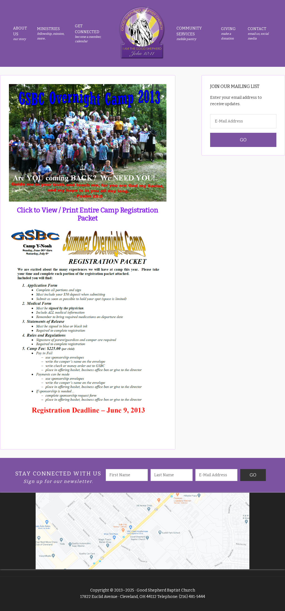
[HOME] (141, 33)
